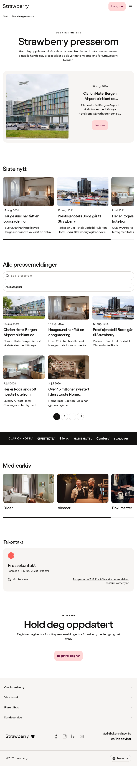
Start (5, 16)
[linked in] (73, 736)
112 (80, 416)
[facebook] (56, 736)
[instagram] (64, 736)
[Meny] (130, 6)
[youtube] (82, 736)
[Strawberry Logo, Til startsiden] (16, 6)
